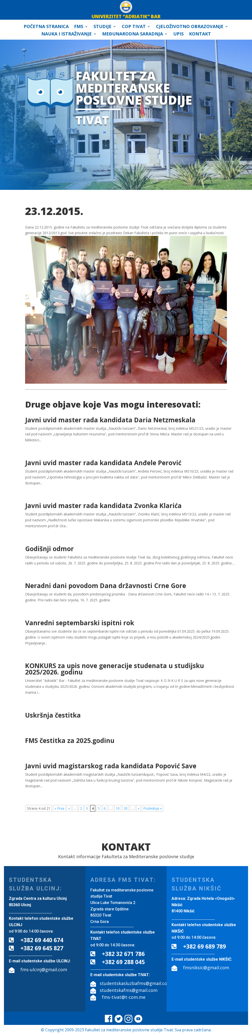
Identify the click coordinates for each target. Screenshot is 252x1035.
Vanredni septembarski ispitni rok (79, 622)
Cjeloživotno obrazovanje (189, 27)
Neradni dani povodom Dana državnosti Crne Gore (105, 585)
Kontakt (200, 34)
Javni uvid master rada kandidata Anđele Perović (103, 462)
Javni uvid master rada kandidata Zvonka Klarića (103, 505)
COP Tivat (134, 27)
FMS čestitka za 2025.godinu (69, 740)
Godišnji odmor (49, 548)
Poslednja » (152, 808)
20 (125, 808)
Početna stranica (46, 27)
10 (118, 808)
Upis (178, 34)
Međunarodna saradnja (132, 34)
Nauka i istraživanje (66, 34)
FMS (78, 27)
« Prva (59, 808)
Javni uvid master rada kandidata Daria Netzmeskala (110, 419)
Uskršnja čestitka (53, 715)
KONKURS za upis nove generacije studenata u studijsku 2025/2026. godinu (114, 668)
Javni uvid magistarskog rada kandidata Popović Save (110, 765)
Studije (102, 27)
